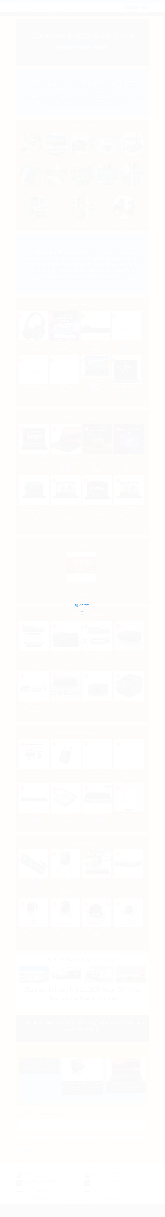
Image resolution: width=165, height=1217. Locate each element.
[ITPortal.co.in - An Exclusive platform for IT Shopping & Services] (82, 605)
